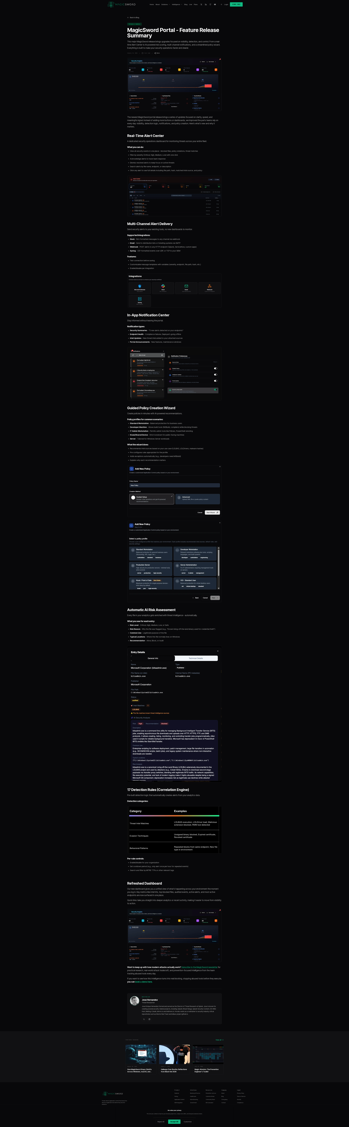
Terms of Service (241, 1096)
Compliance (240, 1102)
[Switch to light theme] (221, 4)
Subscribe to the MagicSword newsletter (199, 967)
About (158, 4)
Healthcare (193, 1096)
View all (218, 1040)
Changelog (224, 1099)
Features (176, 1093)
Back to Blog (134, 17)
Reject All (161, 1122)
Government (193, 1102)
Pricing (176, 1096)
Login (226, 4)
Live (190, 4)
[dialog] (174, 1116)
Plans (195, 4)
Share (158, 53)
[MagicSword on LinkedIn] (206, 4)
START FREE (236, 4)
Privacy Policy (240, 1093)
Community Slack (210, 1099)
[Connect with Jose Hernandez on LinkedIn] (149, 1019)
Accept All (174, 1122)
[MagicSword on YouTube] (215, 4)
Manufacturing (194, 1099)
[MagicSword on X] (201, 4)
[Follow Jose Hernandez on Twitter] (144, 1019)
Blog (185, 4)
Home (152, 4)
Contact (223, 1102)
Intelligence (176, 4)
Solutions (164, 4)
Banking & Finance (195, 1093)
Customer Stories (210, 1096)
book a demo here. (143, 981)
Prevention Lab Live (211, 1093)
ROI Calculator (209, 1102)
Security (239, 1099)
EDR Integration (178, 1102)
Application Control (179, 1099)
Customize (188, 1122)
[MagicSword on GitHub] (210, 4)
